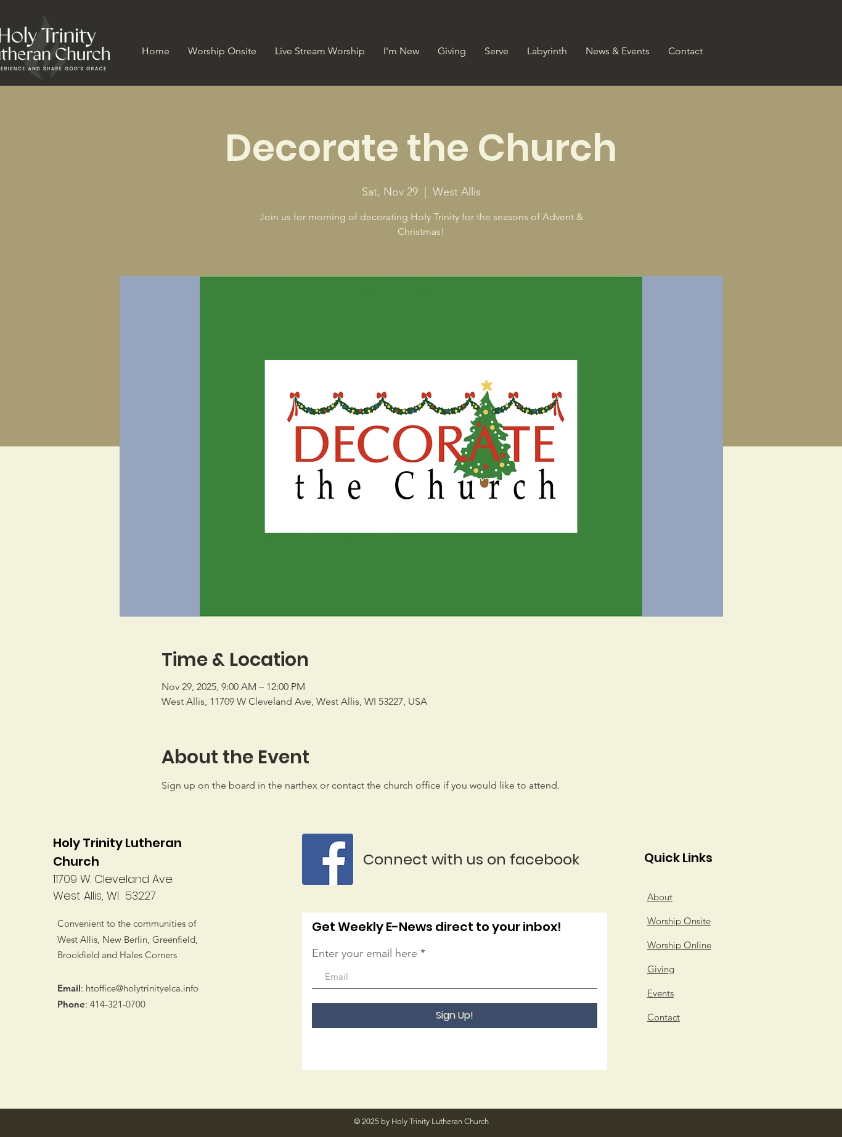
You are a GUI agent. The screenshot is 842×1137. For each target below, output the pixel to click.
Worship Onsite (679, 921)
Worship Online (679, 945)
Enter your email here (364, 953)
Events (660, 993)
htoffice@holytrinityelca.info (142, 988)
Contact (663, 1017)
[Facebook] (327, 859)
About (659, 897)
